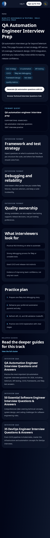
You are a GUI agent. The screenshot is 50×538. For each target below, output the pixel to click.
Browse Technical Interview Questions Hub (24, 96)
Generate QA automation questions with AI (24, 89)
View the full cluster (10, 351)
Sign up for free (34, 4)
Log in (22, 4)
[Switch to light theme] (45, 3)
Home (4, 14)
